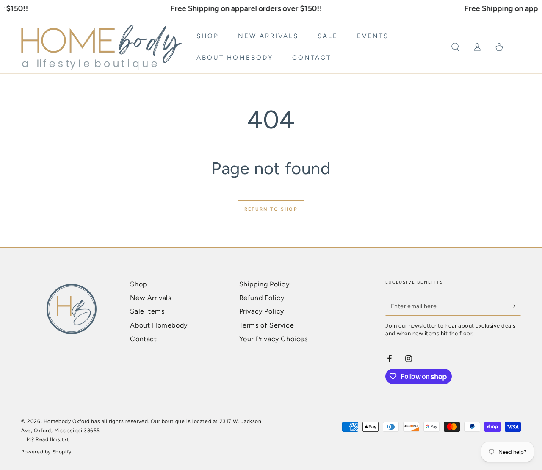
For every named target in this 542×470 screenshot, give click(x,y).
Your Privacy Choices (273, 339)
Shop (138, 284)
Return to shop (271, 209)
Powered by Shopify (46, 452)
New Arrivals (150, 298)
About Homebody (158, 325)
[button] (455, 47)
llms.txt (59, 439)
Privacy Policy (261, 311)
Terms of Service (266, 325)
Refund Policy (262, 298)
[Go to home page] (101, 47)
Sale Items (147, 311)
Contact (143, 339)
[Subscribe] (516, 306)
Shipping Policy (264, 284)
